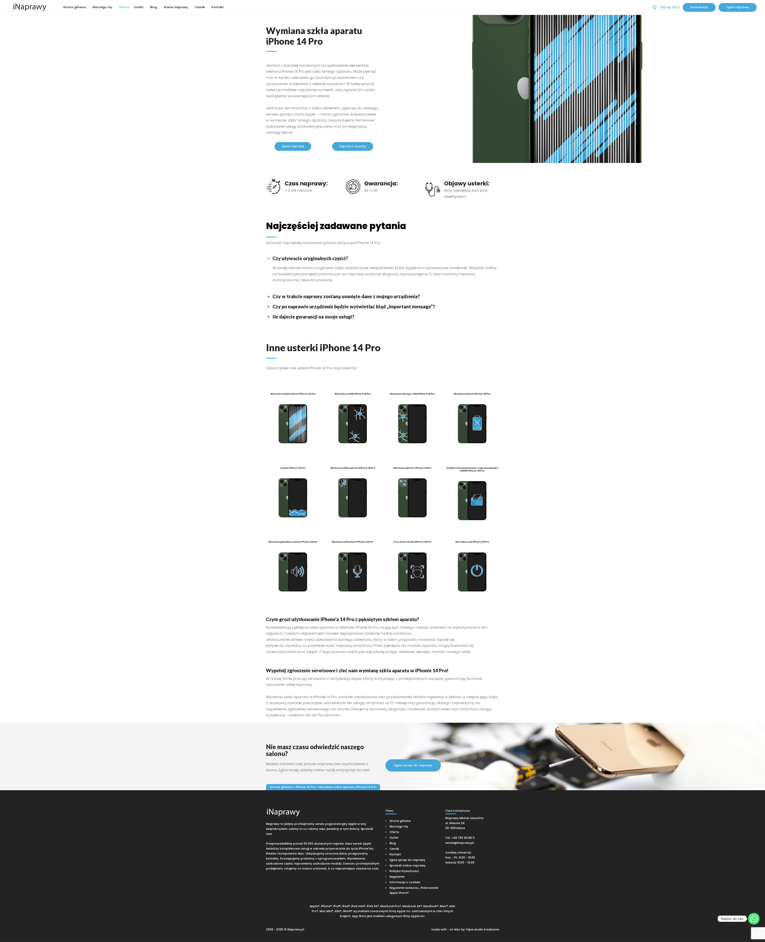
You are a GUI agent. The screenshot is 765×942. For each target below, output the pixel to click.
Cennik (394, 849)
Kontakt (395, 854)
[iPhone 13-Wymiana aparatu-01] (412, 498)
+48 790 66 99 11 (462, 838)
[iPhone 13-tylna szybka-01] (412, 424)
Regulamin (397, 877)
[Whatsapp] (753, 918)
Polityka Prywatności (404, 871)
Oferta (394, 832)
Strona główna (281, 787)
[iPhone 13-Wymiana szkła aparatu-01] (353, 498)
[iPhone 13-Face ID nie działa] (412, 572)
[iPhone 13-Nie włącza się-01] (472, 572)
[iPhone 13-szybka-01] (353, 424)
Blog (392, 843)
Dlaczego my (398, 826)
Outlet (393, 838)
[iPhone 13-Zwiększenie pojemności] (472, 500)
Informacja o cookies (404, 882)
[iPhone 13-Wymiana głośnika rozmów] (293, 572)
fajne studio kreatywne (482, 929)
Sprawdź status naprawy (407, 866)
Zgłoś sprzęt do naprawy (407, 860)
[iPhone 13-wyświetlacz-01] (293, 424)
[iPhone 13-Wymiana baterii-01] (472, 424)
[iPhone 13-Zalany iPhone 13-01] (293, 498)
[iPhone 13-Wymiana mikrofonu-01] (353, 572)
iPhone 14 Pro (306, 787)
